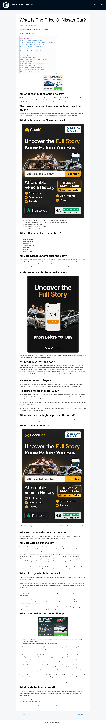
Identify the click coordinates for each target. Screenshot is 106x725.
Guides (21, 4)
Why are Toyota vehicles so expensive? (34, 63)
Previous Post (26, 714)
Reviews (14, 4)
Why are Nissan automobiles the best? (33, 49)
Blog (27, 4)
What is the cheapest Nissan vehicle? (33, 44)
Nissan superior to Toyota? (29, 55)
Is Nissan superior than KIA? (30, 53)
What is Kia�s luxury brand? (30, 72)
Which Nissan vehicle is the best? (31, 46)
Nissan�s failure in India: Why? (31, 57)
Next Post (81, 714)
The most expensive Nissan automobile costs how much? (38, 42)
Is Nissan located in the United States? (33, 51)
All (32, 4)
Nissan (21, 25)
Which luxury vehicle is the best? (32, 67)
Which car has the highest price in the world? (35, 59)
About (95, 4)
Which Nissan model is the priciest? (32, 40)
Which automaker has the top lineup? (33, 69)
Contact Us (100, 4)
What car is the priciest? (29, 61)
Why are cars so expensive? (30, 65)
